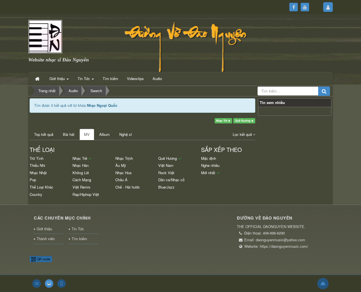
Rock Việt (166, 172)
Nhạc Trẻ (222, 121)
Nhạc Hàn (80, 165)
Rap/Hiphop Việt (85, 194)
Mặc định (208, 158)
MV (87, 134)
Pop (33, 179)
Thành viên (46, 238)
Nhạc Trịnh (124, 158)
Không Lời (80, 172)
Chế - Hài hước (127, 187)
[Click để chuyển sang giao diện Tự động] (36, 283)
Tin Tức (78, 228)
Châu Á (121, 179)
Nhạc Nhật (38, 172)
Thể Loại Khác (41, 187)
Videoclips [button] (135, 78)
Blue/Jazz (166, 187)
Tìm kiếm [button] (110, 78)
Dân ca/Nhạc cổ (171, 179)
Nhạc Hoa (123, 172)
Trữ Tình (36, 158)
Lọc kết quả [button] (243, 134)
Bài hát (68, 134)
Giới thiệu (44, 228)
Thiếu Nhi (37, 165)
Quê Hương (243, 121)
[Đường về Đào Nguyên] (45, 36)
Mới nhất (208, 172)
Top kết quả (43, 134)
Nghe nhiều (210, 165)
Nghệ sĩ (125, 134)
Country (36, 194)
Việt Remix (81, 187)
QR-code (43, 258)
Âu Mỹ (120, 165)
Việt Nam (165, 165)
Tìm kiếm (79, 238)
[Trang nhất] (38, 78)
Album (104, 134)
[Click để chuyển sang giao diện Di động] (61, 283)
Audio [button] (157, 78)
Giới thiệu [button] (57, 78)
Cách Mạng (81, 179)
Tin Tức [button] (84, 78)
